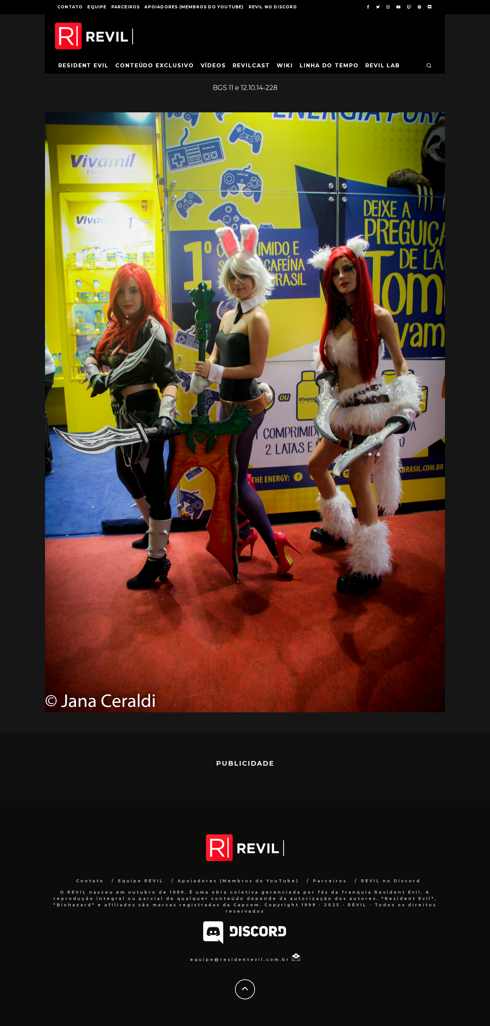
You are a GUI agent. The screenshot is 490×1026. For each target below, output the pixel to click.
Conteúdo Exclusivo (154, 65)
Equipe (96, 6)
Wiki (285, 65)
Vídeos (213, 65)
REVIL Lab (382, 65)
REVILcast (251, 65)
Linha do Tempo (329, 65)
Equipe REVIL (141, 880)
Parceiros (125, 6)
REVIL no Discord (273, 6)
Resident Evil (83, 65)
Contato (70, 6)
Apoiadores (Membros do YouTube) (194, 6)
